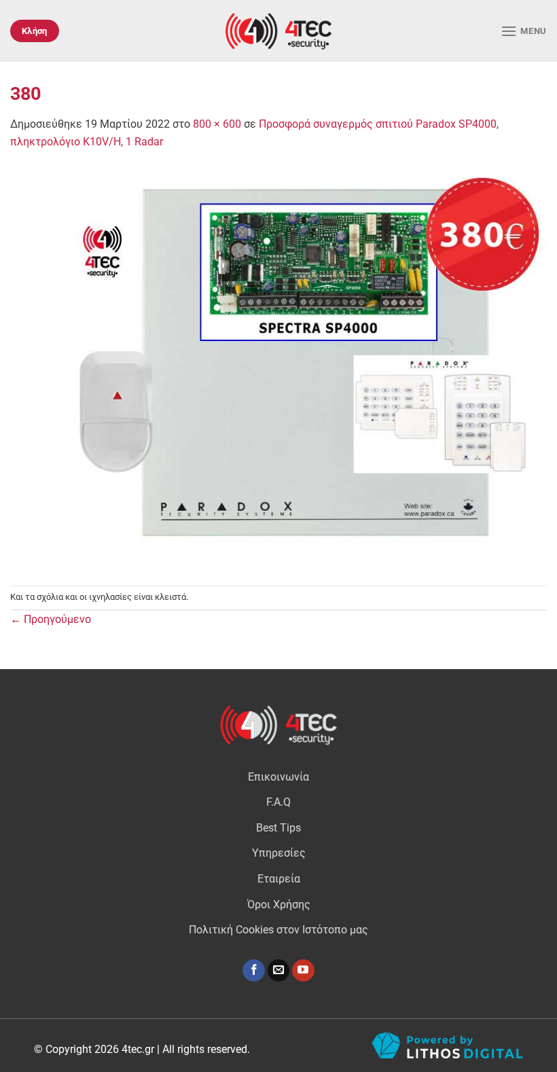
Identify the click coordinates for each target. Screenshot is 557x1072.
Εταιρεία (278, 878)
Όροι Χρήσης (278, 904)
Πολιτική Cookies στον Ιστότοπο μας (278, 929)
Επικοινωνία (278, 776)
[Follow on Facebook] (253, 970)
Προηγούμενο (50, 619)
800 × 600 (217, 124)
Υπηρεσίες (279, 852)
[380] (278, 367)
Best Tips (278, 827)
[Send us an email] (279, 970)
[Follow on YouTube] (303, 970)
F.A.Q (278, 802)
